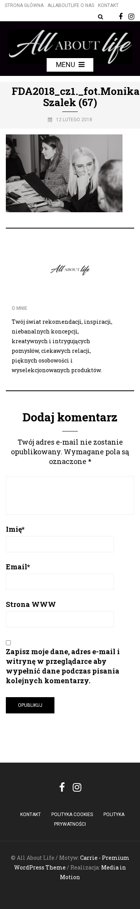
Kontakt (108, 5)
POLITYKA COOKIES (72, 814)
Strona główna (24, 5)
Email (18, 566)
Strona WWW (31, 604)
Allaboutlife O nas (70, 5)
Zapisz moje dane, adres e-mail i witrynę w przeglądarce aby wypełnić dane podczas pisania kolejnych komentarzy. (63, 666)
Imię (15, 529)
